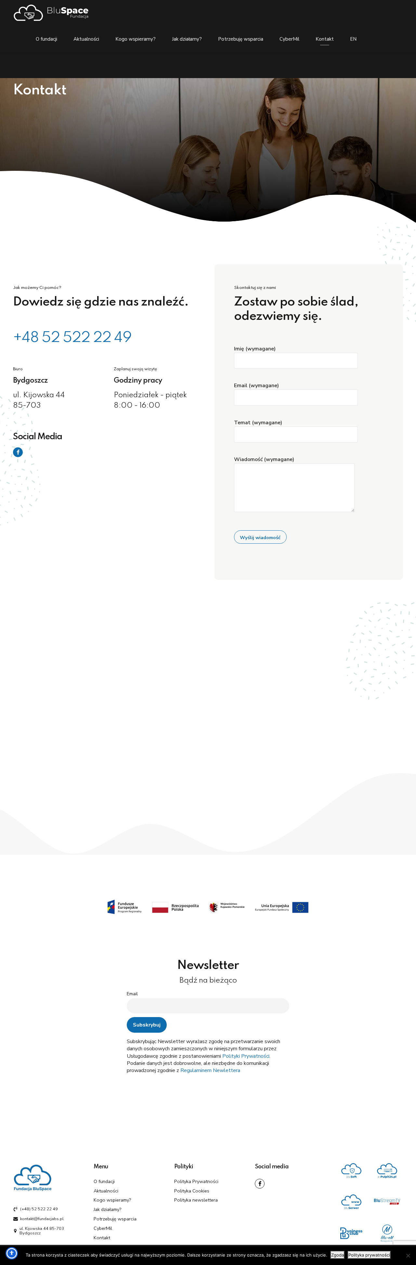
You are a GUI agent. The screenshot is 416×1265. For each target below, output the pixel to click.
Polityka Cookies (191, 1191)
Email (132, 993)
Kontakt (325, 39)
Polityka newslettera (196, 1200)
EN (353, 39)
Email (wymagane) (256, 385)
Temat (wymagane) (258, 422)
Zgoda (337, 1255)
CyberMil (289, 39)
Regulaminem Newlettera (210, 1070)
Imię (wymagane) (255, 348)
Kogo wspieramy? (135, 39)
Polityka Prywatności (196, 1181)
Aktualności (86, 39)
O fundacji (46, 39)
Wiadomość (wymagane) (264, 459)
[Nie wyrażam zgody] (408, 1255)
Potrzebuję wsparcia (240, 39)
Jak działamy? (187, 39)
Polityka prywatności (369, 1255)
